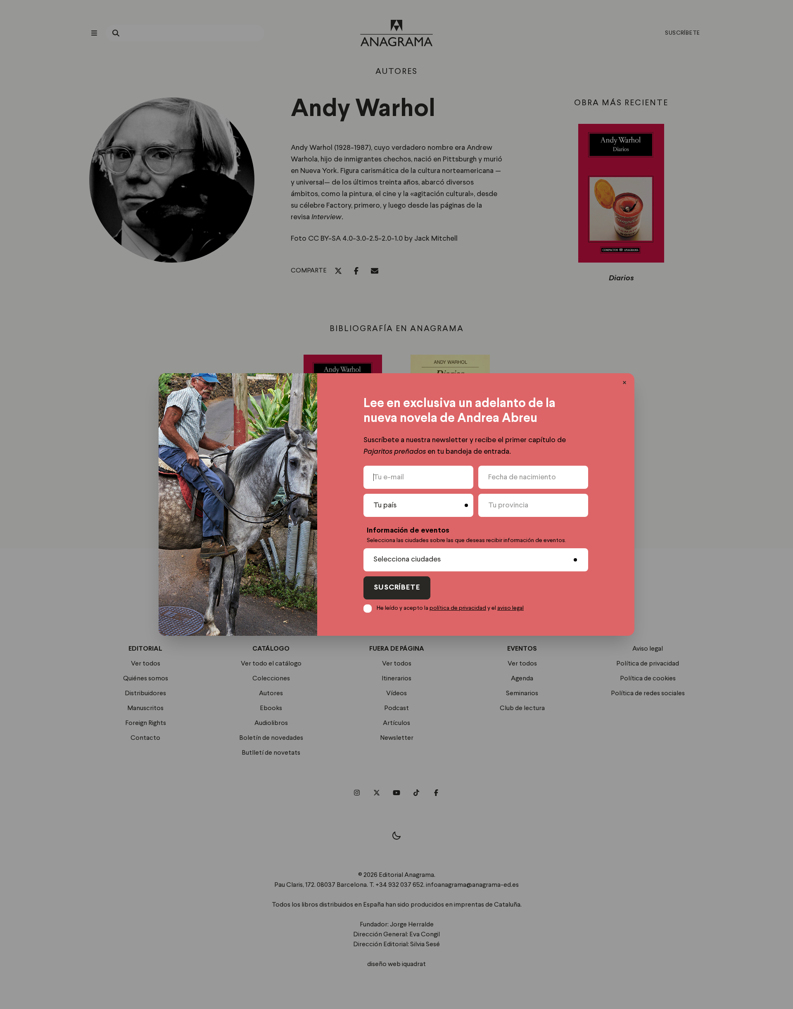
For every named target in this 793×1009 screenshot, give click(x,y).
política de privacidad (458, 608)
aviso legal (510, 608)
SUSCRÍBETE (397, 587)
